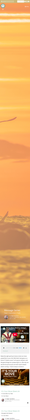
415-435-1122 (20, 1)
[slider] (9, 348)
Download (5, 351)
